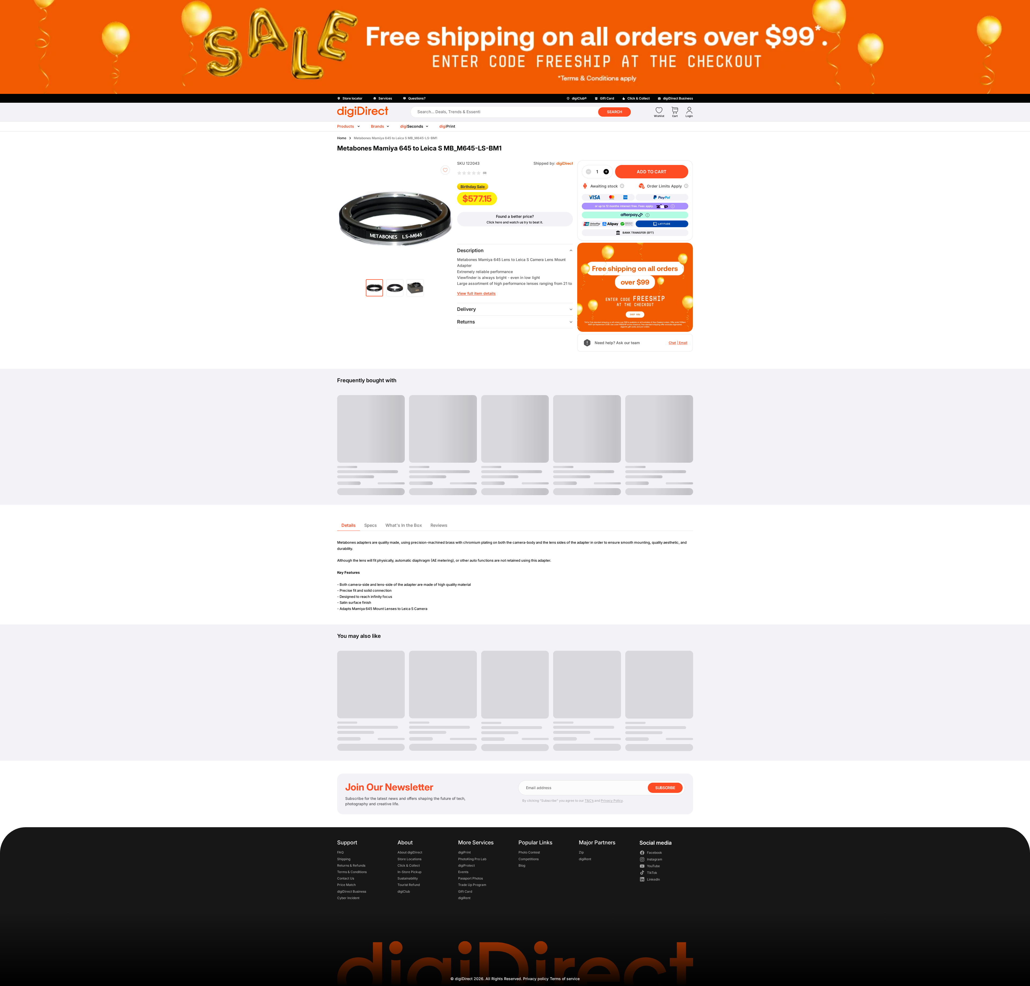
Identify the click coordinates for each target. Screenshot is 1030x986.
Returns (466, 322)
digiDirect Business (351, 891)
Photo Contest (529, 853)
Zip (581, 853)
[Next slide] (445, 218)
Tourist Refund (409, 885)
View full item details (476, 293)
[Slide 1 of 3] (374, 287)
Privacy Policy (612, 801)
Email (683, 343)
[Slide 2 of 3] (394, 287)
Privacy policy (536, 978)
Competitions (528, 859)
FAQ (340, 853)
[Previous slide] (351, 218)
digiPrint (464, 853)
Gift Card (465, 891)
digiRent (464, 898)
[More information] (622, 186)
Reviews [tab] (439, 525)
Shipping (343, 859)
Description (470, 250)
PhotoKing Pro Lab (472, 859)
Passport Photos (470, 879)
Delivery (466, 309)
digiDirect (464, 978)
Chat (672, 343)
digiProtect (466, 865)
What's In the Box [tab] (403, 525)
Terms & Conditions (352, 872)
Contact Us (345, 879)
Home (341, 138)
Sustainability (408, 879)
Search (614, 111)
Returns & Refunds (351, 865)
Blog (521, 865)
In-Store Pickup (409, 872)
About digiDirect (410, 853)
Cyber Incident (348, 898)
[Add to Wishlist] (445, 170)
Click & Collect (409, 865)
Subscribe (665, 787)
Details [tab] (348, 525)
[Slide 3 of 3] (415, 287)
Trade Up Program (472, 885)
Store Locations (409, 859)
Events (463, 872)
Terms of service (565, 978)
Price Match (346, 885)
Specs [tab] (370, 525)
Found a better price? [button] (515, 216)
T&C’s (589, 801)
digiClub (404, 891)
